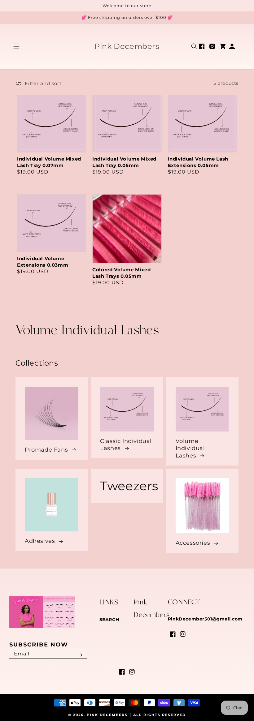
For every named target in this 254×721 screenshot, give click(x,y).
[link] (127, 486)
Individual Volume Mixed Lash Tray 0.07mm (49, 162)
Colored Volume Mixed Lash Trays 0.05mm (121, 273)
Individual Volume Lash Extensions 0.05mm (198, 162)
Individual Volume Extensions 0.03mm (42, 261)
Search (109, 619)
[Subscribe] (80, 655)
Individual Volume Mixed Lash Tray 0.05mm (124, 162)
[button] (16, 46)
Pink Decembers (107, 715)
